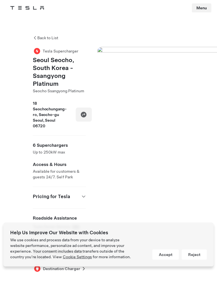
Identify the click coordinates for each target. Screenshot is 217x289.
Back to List (47, 38)
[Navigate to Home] (27, 8)
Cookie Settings (77, 257)
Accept (165, 254)
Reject (194, 254)
